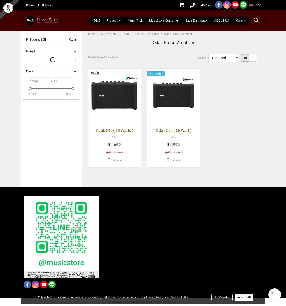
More (239, 20)
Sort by (203, 58)
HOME (95, 20)
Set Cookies (222, 297)
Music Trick (135, 20)
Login (31, 4)
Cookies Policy (179, 297)
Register (49, 4)
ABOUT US (221, 20)
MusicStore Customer (164, 20)
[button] (256, 20)
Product (113, 20)
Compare (116, 160)
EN (255, 5)
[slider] (30, 88)
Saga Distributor (197, 20)
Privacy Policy (154, 297)
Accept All (244, 297)
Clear (72, 39)
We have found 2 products (103, 57)
